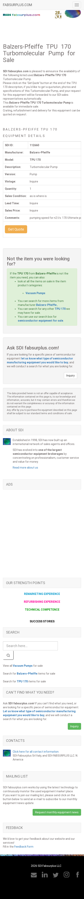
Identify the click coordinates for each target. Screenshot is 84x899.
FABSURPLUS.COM (17, 5)
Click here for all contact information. (36, 751)
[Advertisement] (42, 535)
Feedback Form (23, 846)
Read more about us (25, 467)
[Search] (8, 655)
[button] (16, 229)
